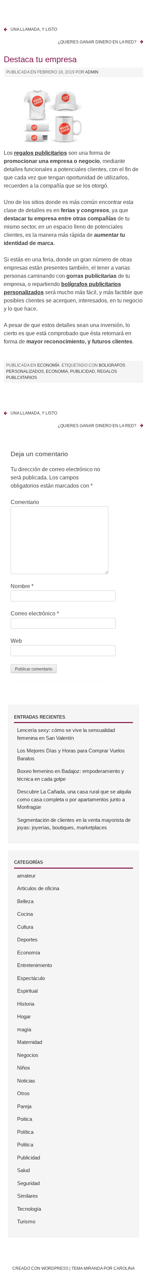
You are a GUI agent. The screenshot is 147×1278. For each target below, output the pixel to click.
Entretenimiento (34, 965)
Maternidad (29, 1042)
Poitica (24, 1119)
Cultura (25, 927)
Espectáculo (31, 978)
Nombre (22, 586)
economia (57, 371)
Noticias (26, 1081)
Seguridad (28, 1183)
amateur (26, 876)
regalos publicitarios (40, 153)
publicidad (82, 371)
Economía (48, 365)
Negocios (27, 1055)
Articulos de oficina (38, 888)
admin (91, 72)
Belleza (25, 901)
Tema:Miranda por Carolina (103, 1268)
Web (16, 641)
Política (25, 1132)
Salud (23, 1170)
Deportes (27, 939)
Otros (23, 1093)
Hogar (24, 1016)
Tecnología (29, 1209)
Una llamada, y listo (34, 29)
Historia (25, 1004)
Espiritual (27, 991)
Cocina (25, 914)
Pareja (24, 1106)
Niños (23, 1068)
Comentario (25, 502)
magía (24, 1029)
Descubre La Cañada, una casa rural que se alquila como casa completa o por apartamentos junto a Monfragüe (74, 799)
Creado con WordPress (40, 1268)
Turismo (26, 1221)
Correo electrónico (35, 613)
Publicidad (28, 1157)
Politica (25, 1144)
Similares (27, 1196)
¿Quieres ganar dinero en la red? (97, 42)
